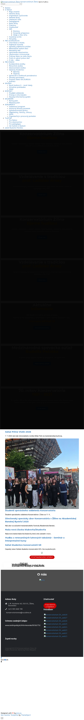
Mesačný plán (14, 103)
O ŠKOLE (8, 10)
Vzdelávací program (17, 107)
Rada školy (13, 23)
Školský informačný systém (19, 97)
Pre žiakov (13, 120)
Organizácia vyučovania (18, 16)
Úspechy (16, 74)
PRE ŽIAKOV (9, 62)
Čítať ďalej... (42, 408)
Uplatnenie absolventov (18, 52)
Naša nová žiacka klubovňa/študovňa (25, 529)
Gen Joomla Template (9, 715)
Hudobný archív (15, 37)
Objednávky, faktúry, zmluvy (20, 112)
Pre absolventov (15, 122)
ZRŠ (10, 29)
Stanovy (16, 31)
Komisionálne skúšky (17, 64)
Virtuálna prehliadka (17, 87)
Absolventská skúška (17, 68)
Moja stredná (14, 12)
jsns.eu (19, 713)
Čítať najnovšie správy (42, 557)
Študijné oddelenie (16, 93)
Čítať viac (24, 565)
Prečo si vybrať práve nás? (19, 58)
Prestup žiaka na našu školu (20, 56)
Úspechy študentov (16, 70)
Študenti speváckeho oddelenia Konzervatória (30, 510)
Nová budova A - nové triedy (20, 85)
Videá (11, 89)
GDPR (11, 114)
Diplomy (16, 72)
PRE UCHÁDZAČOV (12, 41)
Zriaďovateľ (13, 27)
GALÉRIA (8, 83)
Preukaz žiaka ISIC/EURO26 (20, 79)
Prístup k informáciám (17, 95)
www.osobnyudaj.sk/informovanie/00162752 (23, 625)
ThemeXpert (26, 715)
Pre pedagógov (15, 124)
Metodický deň (14, 50)
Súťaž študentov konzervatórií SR (23, 545)
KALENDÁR (9, 99)
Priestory (12, 25)
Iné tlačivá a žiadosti (17, 126)
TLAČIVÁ (8, 118)
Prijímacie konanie (16, 45)
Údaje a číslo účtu (20, 35)
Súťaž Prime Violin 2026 (18, 432)
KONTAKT (8, 91)
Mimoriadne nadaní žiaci (18, 49)
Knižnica (12, 81)
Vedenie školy (14, 18)
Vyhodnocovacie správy (18, 110)
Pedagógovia (14, 21)
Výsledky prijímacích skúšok (20, 47)
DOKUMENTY (10, 105)
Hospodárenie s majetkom (50, 606)
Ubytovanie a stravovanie (19, 54)
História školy (14, 14)
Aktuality (12, 39)
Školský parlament (16, 78)
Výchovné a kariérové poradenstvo (23, 76)
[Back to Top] (2, 718)
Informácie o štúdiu (16, 43)
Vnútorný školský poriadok (19, 108)
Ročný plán (13, 101)
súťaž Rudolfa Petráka (14, 128)
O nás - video (14, 60)
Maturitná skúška (16, 66)
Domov (7, 8)
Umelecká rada (15, 19)
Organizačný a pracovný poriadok (22, 116)
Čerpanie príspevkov (21, 33)
